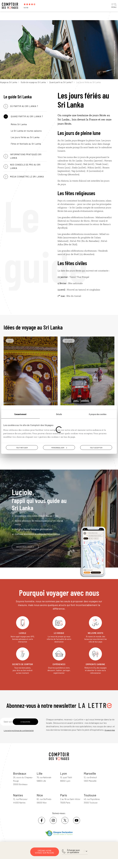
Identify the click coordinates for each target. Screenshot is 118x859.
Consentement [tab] (20, 414)
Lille (39, 773)
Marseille (90, 773)
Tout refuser (22, 447)
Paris (63, 795)
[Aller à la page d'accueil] (11, 5)
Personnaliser (57, 447)
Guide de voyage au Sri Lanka (33, 82)
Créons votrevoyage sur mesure (44, 851)
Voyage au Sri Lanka (8, 82)
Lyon (63, 773)
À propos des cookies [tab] (97, 414)
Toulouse (90, 795)
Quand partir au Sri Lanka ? (61, 82)
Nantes (18, 795)
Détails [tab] (59, 414)
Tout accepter (96, 447)
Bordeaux (19, 773)
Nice (40, 795)
